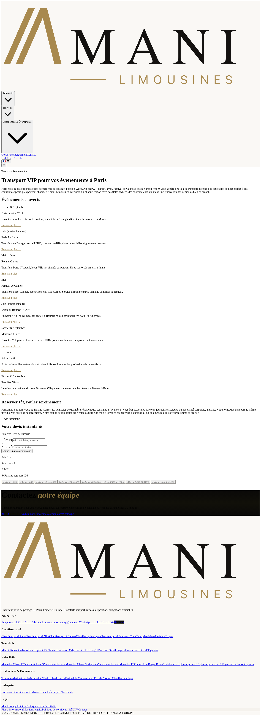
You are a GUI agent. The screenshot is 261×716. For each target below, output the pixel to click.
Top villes (8, 108)
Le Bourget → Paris (114, 482)
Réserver (119, 622)
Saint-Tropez (166, 636)
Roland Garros (57, 678)
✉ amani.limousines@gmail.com (43, 513)
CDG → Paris (10, 482)
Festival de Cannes (75, 678)
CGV (23, 706)
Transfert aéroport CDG (35, 650)
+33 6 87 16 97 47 (11, 157)
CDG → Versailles (91, 482)
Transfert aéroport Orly (61, 650)
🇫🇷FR (6, 161)
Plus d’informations (12, 709)
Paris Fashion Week (37, 678)
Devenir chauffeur (23, 692)
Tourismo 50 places (243, 664)
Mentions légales (10, 706)
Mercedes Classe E (12, 664)
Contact (31, 154)
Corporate (7, 154)
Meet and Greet (106, 650)
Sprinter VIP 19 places (219, 664)
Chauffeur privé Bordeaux (115, 636)
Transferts (8, 93)
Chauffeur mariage (122, 678)
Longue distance (124, 650)
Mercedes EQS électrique (133, 664)
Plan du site (66, 692)
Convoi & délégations (146, 650)
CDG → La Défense (46, 482)
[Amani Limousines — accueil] (130, 89)
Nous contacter (41, 692)
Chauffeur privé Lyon (88, 636)
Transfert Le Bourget (86, 650)
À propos (55, 692)
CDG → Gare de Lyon (163, 482)
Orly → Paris (26, 482)
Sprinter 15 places (197, 664)
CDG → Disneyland (69, 482)
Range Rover (155, 664)
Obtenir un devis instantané (17, 451)
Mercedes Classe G (108, 664)
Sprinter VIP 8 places (175, 664)
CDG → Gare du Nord (138, 482)
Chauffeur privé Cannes (62, 636)
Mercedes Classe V (55, 664)
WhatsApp (68, 513)
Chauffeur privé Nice (37, 636)
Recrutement (20, 154)
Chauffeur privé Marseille (144, 636)
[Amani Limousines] (130, 603)
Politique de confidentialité (41, 706)
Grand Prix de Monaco (99, 678)
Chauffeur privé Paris (13, 636)
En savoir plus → (11, 225)
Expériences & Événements (17, 122)
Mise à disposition (11, 650)
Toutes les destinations (13, 678)
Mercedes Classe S (33, 664)
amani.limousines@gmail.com (57, 622)
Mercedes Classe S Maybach (82, 664)
